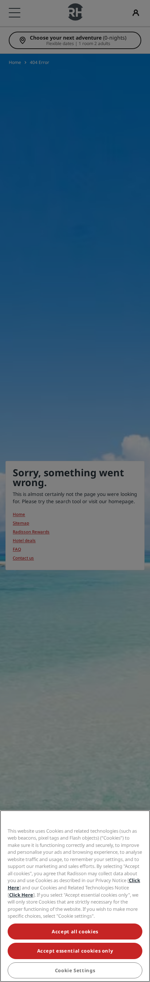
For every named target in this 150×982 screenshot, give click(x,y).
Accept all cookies (75, 931)
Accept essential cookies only (75, 950)
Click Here (21, 895)
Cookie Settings (75, 970)
